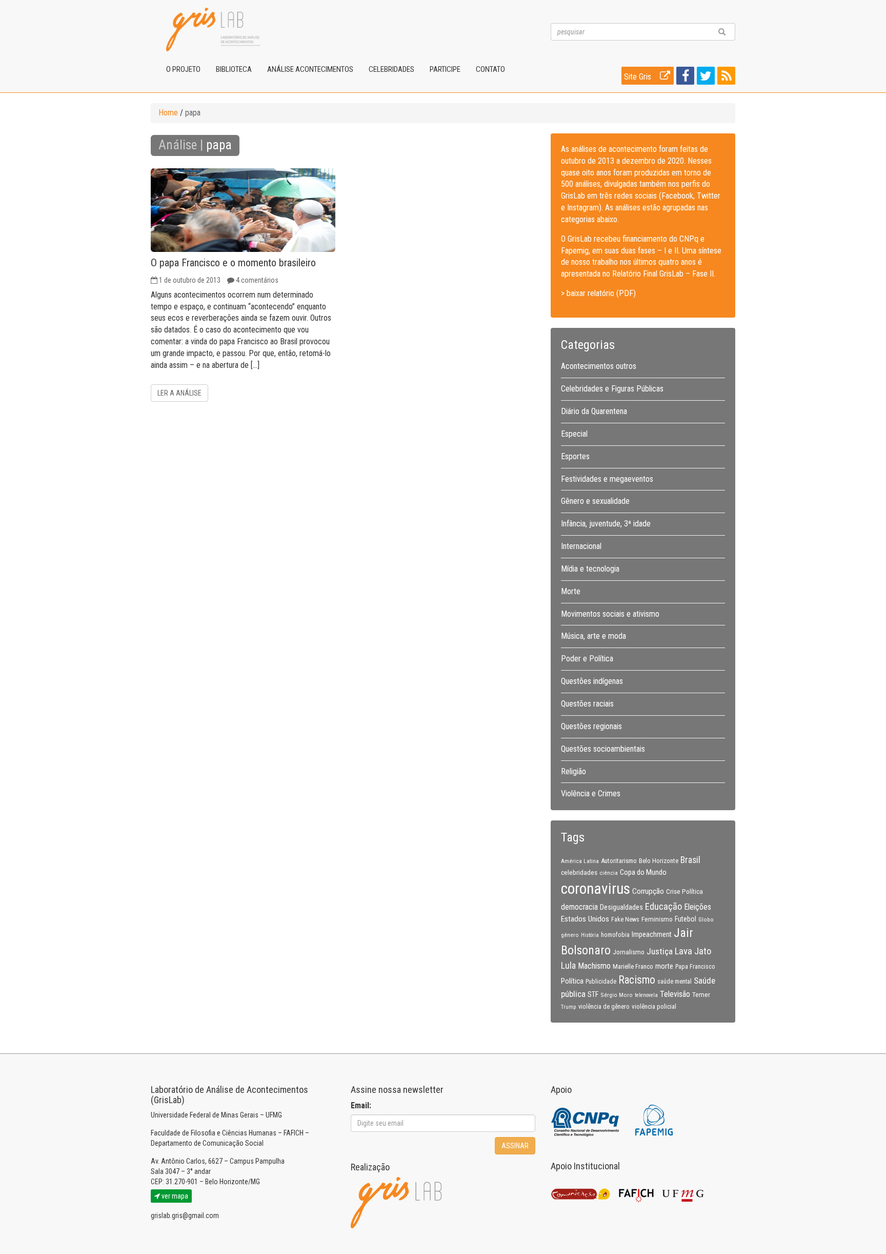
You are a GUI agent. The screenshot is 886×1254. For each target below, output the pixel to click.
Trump (568, 1006)
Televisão (675, 994)
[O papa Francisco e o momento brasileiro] (243, 210)
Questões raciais (587, 704)
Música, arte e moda (593, 636)
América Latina (580, 861)
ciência (608, 872)
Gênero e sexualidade (595, 501)
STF (593, 994)
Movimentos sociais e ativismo (610, 614)
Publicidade (601, 981)
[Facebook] (684, 78)
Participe (445, 69)
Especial (574, 434)
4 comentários (257, 280)
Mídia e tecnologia (590, 569)
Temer (701, 994)
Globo (706, 919)
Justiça (660, 951)
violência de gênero (604, 1006)
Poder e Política (587, 658)
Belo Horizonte (658, 861)
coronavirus (595, 888)
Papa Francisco (695, 966)
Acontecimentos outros (598, 366)
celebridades (579, 872)
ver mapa (174, 1196)
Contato (490, 69)
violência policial (654, 1006)
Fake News (625, 919)
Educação (663, 906)
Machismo (594, 966)
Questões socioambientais (603, 749)
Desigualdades (621, 907)
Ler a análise (179, 393)
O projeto (183, 69)
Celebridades (391, 69)
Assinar (515, 1146)
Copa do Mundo (643, 872)
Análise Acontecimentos (310, 69)
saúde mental (674, 981)
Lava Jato (693, 951)
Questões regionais (591, 726)
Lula (568, 966)
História (590, 935)
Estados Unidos (585, 919)
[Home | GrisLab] (213, 29)
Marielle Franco (633, 966)
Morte (570, 591)
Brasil (690, 860)
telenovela (646, 995)
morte (664, 966)
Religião (573, 771)
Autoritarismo (619, 861)
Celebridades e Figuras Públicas (612, 389)
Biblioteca (234, 69)
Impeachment (652, 934)
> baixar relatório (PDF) (598, 293)
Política (572, 981)
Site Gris (638, 77)
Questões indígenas (592, 681)
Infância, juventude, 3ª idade (606, 523)
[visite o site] (586, 1119)
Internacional (581, 546)
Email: (361, 1105)
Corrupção (648, 891)
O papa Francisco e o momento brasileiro (233, 263)
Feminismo (657, 919)
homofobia (615, 934)
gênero (570, 934)
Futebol (685, 919)
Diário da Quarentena (594, 411)
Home (168, 112)
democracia (579, 907)
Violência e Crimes (590, 793)
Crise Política (684, 891)
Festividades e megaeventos (607, 479)
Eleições (697, 907)
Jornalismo (629, 952)
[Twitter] (704, 78)
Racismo (636, 979)
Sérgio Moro (616, 994)
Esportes (575, 456)
